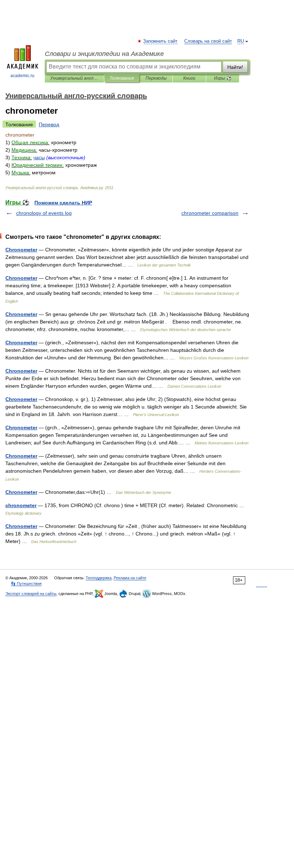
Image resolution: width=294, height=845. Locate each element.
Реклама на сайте (130, 578)
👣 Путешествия (26, 583)
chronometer (21, 505)
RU (240, 41)
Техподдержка (99, 578)
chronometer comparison (209, 213)
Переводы (156, 78)
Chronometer (21, 249)
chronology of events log (44, 213)
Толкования (122, 78)
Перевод (49, 124)
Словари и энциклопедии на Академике (104, 53)
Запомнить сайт (160, 41)
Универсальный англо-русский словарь (74, 78)
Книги (189, 78)
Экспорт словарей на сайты (30, 593)
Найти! (235, 67)
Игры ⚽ (223, 78)
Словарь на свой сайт (208, 41)
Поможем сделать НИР (63, 203)
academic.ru (22, 75)
